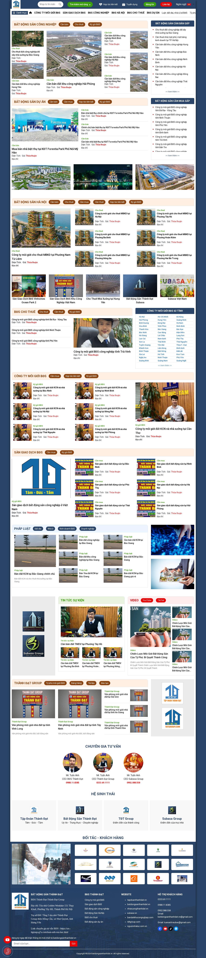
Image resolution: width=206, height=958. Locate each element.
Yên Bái (161, 345)
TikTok (161, 600)
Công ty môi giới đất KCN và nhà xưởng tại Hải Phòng (111, 431)
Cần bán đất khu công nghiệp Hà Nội (115, 58)
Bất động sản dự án (94, 922)
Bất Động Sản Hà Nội (94, 913)
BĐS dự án (153, 12)
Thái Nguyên (181, 342)
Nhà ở (50, 528)
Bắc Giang (162, 329)
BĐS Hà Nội (118, 12)
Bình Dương (144, 323)
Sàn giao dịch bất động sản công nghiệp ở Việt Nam (40, 507)
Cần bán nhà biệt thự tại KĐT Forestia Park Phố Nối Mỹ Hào (109, 142)
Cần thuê (99, 202)
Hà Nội (142, 317)
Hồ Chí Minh (163, 317)
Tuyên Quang (144, 345)
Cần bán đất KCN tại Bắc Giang (133, 541)
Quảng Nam (163, 361)
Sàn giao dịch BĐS (74, 12)
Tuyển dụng (131, 4)
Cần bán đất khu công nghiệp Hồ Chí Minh (72, 83)
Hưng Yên (162, 320)
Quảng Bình (144, 361)
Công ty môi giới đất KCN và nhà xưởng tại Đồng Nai (111, 410)
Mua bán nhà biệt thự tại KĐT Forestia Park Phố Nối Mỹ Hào (45, 150)
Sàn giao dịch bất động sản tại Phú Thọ (112, 486)
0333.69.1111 (103, 782)
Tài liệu (91, 683)
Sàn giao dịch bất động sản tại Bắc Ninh (112, 465)
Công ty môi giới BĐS (47, 12)
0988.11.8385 (72, 782)
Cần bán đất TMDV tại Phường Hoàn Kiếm (91, 665)
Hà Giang (143, 335)
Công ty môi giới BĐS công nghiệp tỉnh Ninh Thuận (36, 330)
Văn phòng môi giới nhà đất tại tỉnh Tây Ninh (79, 727)
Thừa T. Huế (181, 345)
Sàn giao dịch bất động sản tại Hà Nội (173, 486)
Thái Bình (162, 342)
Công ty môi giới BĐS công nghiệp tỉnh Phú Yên (34, 341)
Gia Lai (142, 354)
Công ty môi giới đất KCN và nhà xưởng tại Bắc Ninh (49, 389)
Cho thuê (79, 24)
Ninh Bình (180, 326)
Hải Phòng (143, 320)
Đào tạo (104, 683)
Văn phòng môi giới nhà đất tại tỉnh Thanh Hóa (116, 726)
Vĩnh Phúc (162, 326)
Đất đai (38, 528)
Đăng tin (150, 4)
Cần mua (68, 102)
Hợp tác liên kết (110, 4)
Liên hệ (166, 4)
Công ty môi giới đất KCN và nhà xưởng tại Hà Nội (49, 410)
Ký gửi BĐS (95, 24)
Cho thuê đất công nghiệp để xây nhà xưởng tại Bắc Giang (26, 53)
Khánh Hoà (143, 348)
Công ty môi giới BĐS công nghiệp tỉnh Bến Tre (102, 351)
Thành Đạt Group (19, 721)
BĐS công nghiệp (98, 12)
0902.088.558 (133, 782)
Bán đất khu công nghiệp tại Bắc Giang (89, 558)
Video (133, 650)
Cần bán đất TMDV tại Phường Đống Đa (112, 665)
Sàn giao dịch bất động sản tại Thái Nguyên (112, 507)
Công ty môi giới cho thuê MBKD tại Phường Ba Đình (112, 236)
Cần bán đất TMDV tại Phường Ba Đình (70, 665)
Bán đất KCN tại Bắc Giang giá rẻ (133, 575)
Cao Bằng (162, 332)
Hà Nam (179, 323)
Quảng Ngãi (181, 361)
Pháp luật (18, 570)
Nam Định (162, 339)
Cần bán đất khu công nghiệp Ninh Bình (115, 36)
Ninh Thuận (162, 357)
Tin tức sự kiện (67, 641)
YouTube (147, 600)
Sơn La (142, 342)
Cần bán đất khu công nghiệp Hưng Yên (26, 85)
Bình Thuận (144, 351)
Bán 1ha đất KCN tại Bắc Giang (88, 575)
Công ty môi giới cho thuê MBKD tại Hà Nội (112, 215)
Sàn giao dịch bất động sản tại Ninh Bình (174, 465)
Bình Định (180, 348)
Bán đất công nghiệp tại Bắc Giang (89, 541)
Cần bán (64, 24)
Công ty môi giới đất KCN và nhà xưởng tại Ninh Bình (111, 389)
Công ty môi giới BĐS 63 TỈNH (165, 310)
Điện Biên (180, 332)
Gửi (73, 943)
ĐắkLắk (179, 351)
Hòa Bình (143, 326)
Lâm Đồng (162, 348)
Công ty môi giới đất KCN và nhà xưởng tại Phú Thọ (163, 430)
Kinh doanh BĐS (67, 528)
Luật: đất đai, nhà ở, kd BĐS (174, 13)
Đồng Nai (161, 323)
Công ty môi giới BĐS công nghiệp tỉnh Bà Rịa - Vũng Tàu (39, 319)
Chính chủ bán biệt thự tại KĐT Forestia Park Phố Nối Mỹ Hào (110, 127)
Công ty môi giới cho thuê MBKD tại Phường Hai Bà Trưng (174, 257)
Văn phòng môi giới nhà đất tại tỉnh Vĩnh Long (31, 727)
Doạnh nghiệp (87, 528)
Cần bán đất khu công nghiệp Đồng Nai (115, 80)
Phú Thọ (180, 339)
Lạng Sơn (180, 335)
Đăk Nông (162, 351)
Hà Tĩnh (161, 354)
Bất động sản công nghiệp (97, 908)
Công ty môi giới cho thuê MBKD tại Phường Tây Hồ (174, 215)
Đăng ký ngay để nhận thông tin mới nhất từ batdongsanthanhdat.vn (44, 938)
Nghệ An (142, 357)
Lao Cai (142, 339)
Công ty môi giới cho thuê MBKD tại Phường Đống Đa (112, 257)
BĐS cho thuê (135, 12)
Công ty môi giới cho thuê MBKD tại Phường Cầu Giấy (41, 256)
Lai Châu (161, 335)
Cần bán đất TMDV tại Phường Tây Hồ (81, 644)
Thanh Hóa (143, 329)
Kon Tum (180, 354)
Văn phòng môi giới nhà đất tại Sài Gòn (116, 695)
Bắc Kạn (179, 329)
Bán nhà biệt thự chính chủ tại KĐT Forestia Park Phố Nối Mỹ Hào (112, 113)
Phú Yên (180, 357)
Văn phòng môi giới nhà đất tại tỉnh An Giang (116, 711)
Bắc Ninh (143, 332)
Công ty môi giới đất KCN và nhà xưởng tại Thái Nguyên (49, 431)
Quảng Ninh (181, 320)
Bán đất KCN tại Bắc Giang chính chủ (34, 573)
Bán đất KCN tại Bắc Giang (133, 558)
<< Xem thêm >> (172, 92)
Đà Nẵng (179, 317)
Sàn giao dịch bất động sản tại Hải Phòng (173, 507)
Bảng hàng (76, 683)
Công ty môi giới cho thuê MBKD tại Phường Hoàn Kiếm (174, 236)
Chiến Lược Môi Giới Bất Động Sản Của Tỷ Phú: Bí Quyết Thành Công (149, 655)
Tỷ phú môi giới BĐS (55, 683)
